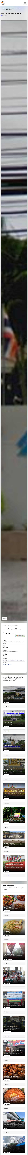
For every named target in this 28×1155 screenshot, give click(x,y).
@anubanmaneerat (7, 664)
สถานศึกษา (17, 8)
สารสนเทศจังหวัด (10, 8)
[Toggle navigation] (25, 3)
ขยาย (5, 618)
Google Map (21, 635)
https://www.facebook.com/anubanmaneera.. (13, 660)
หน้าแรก (2, 8)
